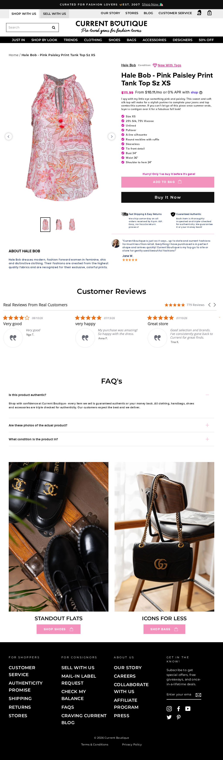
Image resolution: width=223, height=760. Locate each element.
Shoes (114, 40)
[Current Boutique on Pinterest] (178, 717)
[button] (210, 305)
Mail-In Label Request (78, 680)
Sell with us (54, 14)
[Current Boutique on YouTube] (188, 708)
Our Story (110, 13)
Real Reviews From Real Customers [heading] (35, 305)
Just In (18, 40)
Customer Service (175, 13)
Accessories (154, 40)
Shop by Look (44, 40)
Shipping (20, 698)
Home (14, 55)
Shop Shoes (55, 629)
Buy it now (168, 197)
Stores (131, 13)
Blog (148, 13)
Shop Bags (160, 629)
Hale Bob (128, 65)
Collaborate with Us (131, 688)
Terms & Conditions (94, 744)
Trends (71, 40)
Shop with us (24, 14)
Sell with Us (78, 667)
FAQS (67, 707)
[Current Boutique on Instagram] (169, 708)
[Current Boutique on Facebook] (178, 708)
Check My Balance (73, 695)
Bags (131, 40)
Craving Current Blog (84, 719)
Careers (125, 676)
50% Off (206, 40)
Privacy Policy (132, 744)
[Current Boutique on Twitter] (169, 717)
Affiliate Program (126, 704)
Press (121, 715)
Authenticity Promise (26, 686)
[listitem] (104, 331)
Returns (20, 707)
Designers (182, 40)
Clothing (93, 40)
